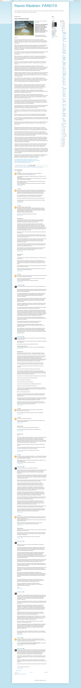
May (63, 130)
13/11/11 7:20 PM (20, 512)
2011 (62, 26)
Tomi (18, 188)
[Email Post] (28, 165)
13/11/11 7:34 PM (20, 525)
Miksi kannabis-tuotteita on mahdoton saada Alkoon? (64, 63)
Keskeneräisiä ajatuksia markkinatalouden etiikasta (64, 74)
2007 (62, 142)
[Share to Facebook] (33, 165)
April (63, 132)
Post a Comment (18, 670)
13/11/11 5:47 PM (20, 281)
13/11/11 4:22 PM (20, 202)
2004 (62, 146)
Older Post (46, 672)
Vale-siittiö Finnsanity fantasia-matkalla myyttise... (64, 58)
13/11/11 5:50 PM (20, 333)
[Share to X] (32, 165)
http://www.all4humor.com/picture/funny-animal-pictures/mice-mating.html (26, 160)
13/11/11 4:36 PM (20, 215)
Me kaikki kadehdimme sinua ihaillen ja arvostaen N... (64, 115)
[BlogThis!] (31, 165)
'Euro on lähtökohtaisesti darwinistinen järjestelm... (64, 69)
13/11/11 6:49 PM (20, 463)
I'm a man (63, 55)
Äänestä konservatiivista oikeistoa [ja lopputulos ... (64, 83)
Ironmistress (19, 637)
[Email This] (30, 165)
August (63, 126)
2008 (62, 140)
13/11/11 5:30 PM (20, 251)
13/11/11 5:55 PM (20, 348)
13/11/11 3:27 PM (20, 185)
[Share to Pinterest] (34, 165)
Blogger (45, 680)
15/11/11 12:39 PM (20, 645)
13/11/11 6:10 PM (20, 405)
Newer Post (16, 672)
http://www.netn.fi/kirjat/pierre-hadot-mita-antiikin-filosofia (24, 161)
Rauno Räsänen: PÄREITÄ (35, 6)
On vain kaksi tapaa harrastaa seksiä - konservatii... (64, 95)
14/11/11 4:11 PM (20, 588)
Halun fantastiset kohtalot (64, 78)
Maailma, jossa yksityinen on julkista (64, 120)
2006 (62, 143)
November (63, 30)
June (63, 129)
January (63, 136)
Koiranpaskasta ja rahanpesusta (64, 105)
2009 (62, 139)
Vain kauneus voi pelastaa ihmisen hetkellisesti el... (64, 100)
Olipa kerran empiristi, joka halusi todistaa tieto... (64, 110)
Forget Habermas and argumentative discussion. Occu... (64, 46)
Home (31, 672)
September (64, 124)
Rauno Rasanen (19, 285)
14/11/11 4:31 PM (20, 634)
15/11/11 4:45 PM (20, 668)
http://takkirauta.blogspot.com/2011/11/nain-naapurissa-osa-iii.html (25, 159)
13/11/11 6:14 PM (20, 430)
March (63, 133)
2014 (62, 22)
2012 (62, 25)
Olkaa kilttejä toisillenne (64, 50)
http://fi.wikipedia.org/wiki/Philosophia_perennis (22, 162)
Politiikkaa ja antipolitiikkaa (64, 53)
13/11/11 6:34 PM (20, 451)
